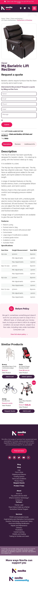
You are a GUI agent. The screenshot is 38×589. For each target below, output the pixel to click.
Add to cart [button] (10, 376)
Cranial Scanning (19, 532)
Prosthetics (19, 530)
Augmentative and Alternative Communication (19, 519)
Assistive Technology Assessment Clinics (19, 521)
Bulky (6, 138)
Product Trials (19, 486)
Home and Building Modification (19, 523)
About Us (19, 493)
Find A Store (19, 472)
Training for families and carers (19, 536)
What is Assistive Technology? (19, 498)
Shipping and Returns (19, 474)
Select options (27, 376)
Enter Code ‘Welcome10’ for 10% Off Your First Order (20, 2)
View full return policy (18, 334)
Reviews (18, 144)
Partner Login (19, 505)
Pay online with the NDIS (19, 495)
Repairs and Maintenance (19, 525)
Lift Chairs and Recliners (8, 20)
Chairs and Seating (16, 18)
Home (3, 18)
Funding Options (19, 476)
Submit (6, 124)
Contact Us (19, 500)
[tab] (7, 144)
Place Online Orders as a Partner (19, 507)
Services (19, 514)
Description (7, 144)
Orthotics (19, 527)
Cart (19, 470)
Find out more (19, 451)
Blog (19, 464)
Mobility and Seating (19, 534)
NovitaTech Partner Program (19, 509)
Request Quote (10, 411)
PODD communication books (19, 517)
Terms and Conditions (19, 478)
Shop (7, 18)
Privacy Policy (19, 481)
